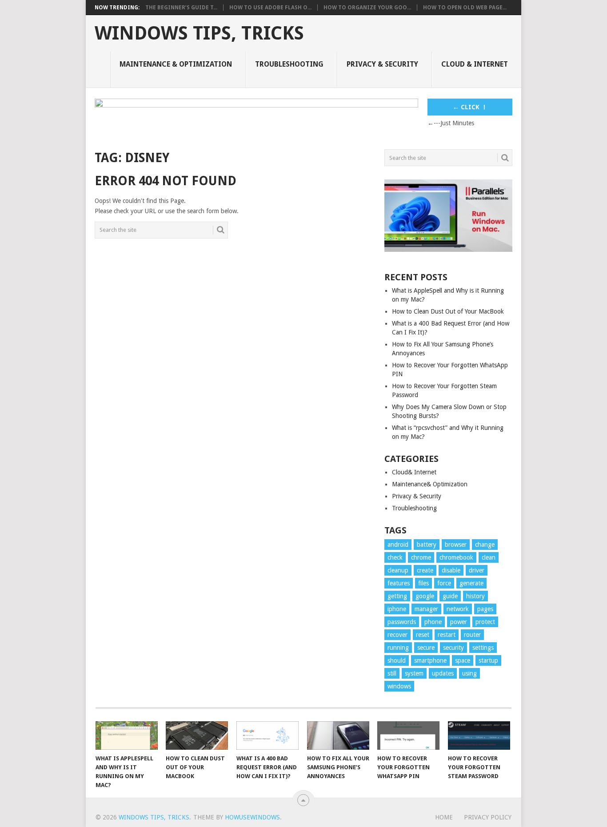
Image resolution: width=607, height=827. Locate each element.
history (475, 596)
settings (483, 647)
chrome (421, 557)
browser (456, 544)
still (391, 673)
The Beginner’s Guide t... (181, 7)
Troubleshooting (289, 64)
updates (443, 673)
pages (485, 608)
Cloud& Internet (414, 472)
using (469, 673)
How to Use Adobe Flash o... (270, 7)
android (397, 544)
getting (397, 596)
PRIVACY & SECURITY (382, 64)
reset (422, 634)
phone (433, 621)
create (425, 570)
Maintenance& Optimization (429, 484)
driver (476, 570)
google (424, 596)
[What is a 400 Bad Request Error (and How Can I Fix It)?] (267, 735)
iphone (396, 608)
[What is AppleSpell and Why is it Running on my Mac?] (127, 735)
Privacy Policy (487, 817)
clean (488, 557)
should (396, 660)
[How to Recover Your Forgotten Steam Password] (479, 735)
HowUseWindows (252, 817)
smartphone (430, 660)
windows (399, 686)
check (395, 557)
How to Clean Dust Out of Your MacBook (448, 311)
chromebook (456, 557)
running (398, 647)
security (453, 647)
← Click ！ (470, 107)
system (414, 673)
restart (446, 634)
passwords (401, 621)
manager (426, 608)
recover (397, 634)
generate (471, 583)
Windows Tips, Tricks (199, 33)
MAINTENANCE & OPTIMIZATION (176, 64)
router (472, 634)
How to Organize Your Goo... (367, 7)
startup (488, 660)
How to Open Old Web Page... (465, 7)
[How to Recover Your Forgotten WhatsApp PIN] (408, 735)
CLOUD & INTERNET (474, 64)
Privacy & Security (416, 496)
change (485, 544)
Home (444, 817)
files (423, 583)
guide (450, 596)
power (458, 621)
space (462, 660)
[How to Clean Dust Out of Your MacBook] (197, 735)
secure (426, 647)
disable (451, 570)
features (398, 583)
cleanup (397, 570)
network (458, 608)
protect (485, 621)
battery (426, 544)
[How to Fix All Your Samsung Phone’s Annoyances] (338, 735)
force (444, 583)
